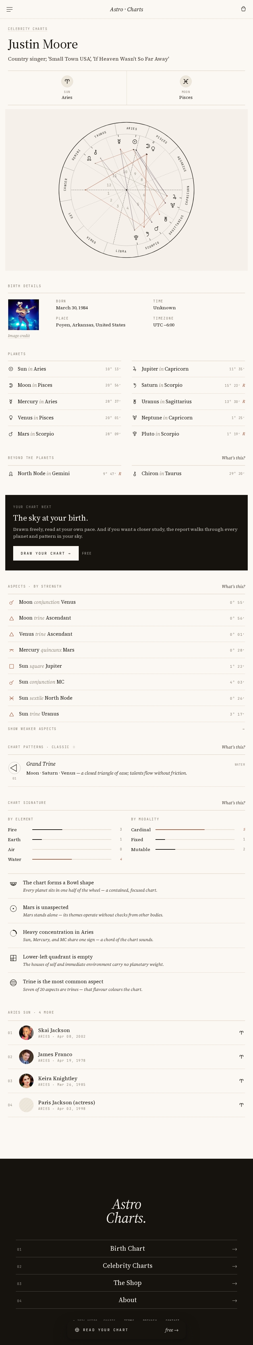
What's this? (233, 458)
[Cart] (243, 9)
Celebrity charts (27, 29)
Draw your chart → (46, 553)
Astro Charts (126, 9)
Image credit (19, 335)
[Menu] (10, 9)
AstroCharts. (126, 1211)
